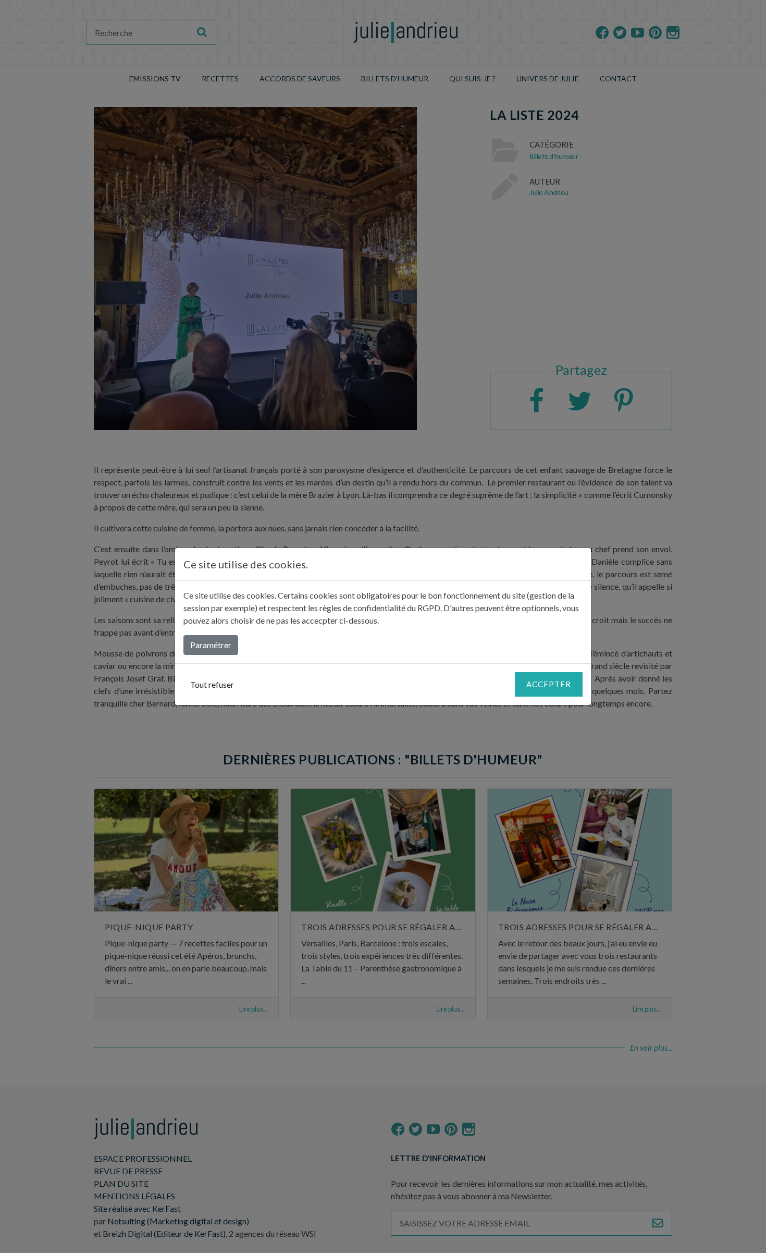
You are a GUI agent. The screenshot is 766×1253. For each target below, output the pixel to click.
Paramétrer (210, 645)
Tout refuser (212, 684)
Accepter (548, 684)
